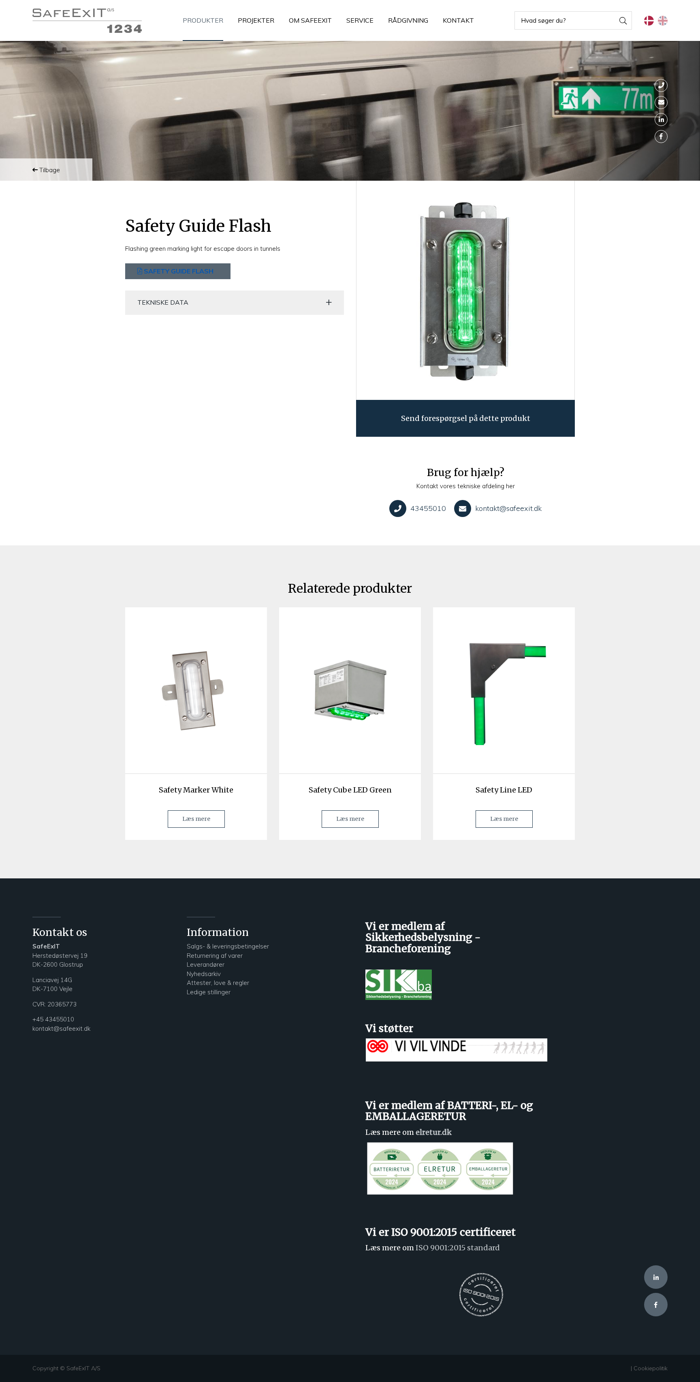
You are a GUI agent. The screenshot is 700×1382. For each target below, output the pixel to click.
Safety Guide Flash (177, 271)
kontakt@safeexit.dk (508, 508)
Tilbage (49, 170)
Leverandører (205, 964)
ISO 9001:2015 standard (458, 1247)
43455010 (428, 508)
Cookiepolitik (651, 1368)
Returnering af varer (215, 955)
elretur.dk (434, 1132)
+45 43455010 (53, 1019)
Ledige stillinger (208, 992)
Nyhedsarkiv (204, 974)
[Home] (87, 21)
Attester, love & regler (218, 983)
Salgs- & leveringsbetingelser (228, 946)
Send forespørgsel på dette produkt (465, 418)
